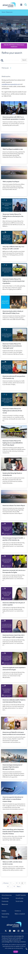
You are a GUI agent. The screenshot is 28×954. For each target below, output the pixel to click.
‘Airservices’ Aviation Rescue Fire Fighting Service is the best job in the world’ (13, 216)
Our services (5, 898)
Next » (19, 886)
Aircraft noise (19, 898)
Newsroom (5, 904)
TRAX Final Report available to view (13, 149)
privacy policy (19, 948)
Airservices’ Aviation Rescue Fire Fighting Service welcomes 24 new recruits (12, 411)
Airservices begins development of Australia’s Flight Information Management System (12, 767)
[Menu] (21, 4)
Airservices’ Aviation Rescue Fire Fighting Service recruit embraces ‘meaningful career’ (12, 346)
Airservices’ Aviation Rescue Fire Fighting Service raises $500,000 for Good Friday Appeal (13, 443)
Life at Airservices (7, 895)
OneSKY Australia (21, 895)
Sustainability (5, 914)
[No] (26, 949)
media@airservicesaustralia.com (11, 84)
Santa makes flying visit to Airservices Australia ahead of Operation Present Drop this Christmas (13, 831)
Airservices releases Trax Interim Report (14, 505)
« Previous (5, 883)
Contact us (18, 911)
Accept (15, 951)
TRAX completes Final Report (11, 181)
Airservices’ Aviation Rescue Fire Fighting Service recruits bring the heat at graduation (13, 281)
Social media (19, 901)
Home (3, 12)
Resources (5, 917)
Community (5, 901)
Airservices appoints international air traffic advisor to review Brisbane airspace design (13, 799)
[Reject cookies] (26, 948)
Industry (4, 911)
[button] (24, 60)
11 (14, 886)
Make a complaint (20, 914)
